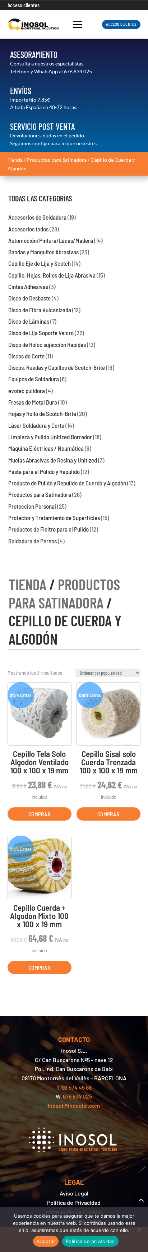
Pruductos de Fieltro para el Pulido (48, 529)
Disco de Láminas (28, 321)
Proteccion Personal (32, 506)
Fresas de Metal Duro (32, 402)
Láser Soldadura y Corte (36, 425)
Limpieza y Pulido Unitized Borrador (50, 436)
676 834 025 (78, 71)
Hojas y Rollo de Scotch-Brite (42, 413)
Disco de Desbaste (29, 298)
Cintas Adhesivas (28, 286)
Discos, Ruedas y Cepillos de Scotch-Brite (56, 367)
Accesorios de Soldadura (37, 217)
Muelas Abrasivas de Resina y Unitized (52, 460)
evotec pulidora (26, 390)
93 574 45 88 (77, 1087)
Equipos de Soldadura (33, 378)
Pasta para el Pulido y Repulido (44, 471)
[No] (139, 1229)
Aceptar (46, 1241)
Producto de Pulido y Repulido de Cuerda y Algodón (67, 482)
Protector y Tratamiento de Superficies (54, 517)
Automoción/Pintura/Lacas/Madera (50, 240)
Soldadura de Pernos (32, 540)
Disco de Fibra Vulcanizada (39, 309)
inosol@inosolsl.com (74, 1105)
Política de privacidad (90, 1241)
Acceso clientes (24, 5)
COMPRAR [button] (39, 814)
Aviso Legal (74, 1193)
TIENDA (27, 584)
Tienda (15, 160)
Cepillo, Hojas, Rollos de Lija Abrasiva (52, 275)
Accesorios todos (28, 229)
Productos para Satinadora (57, 160)
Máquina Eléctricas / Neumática (46, 448)
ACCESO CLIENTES (121, 24)
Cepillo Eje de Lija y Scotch (39, 263)
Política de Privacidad (74, 1202)
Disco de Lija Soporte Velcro (41, 332)
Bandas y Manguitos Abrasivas (43, 251)
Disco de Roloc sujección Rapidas (47, 344)
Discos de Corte (26, 356)
